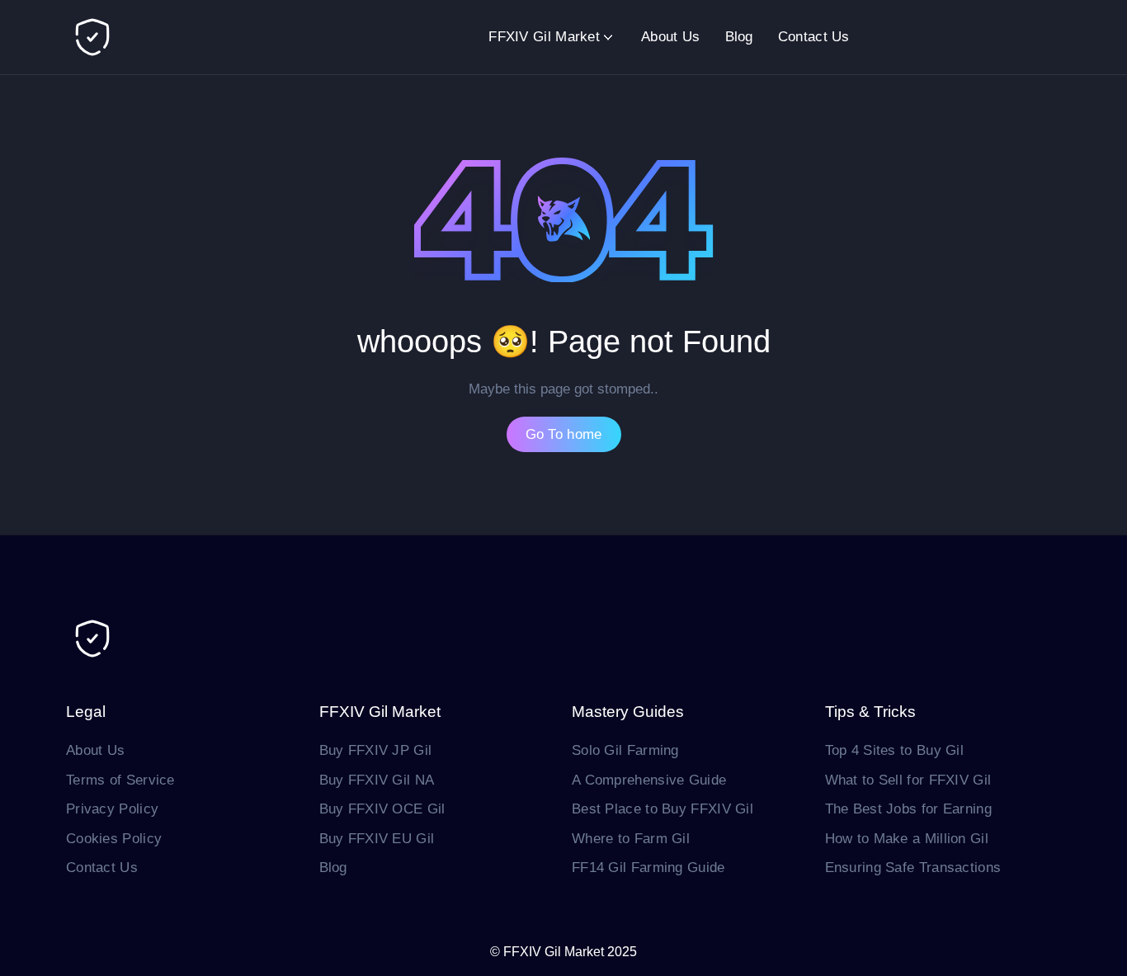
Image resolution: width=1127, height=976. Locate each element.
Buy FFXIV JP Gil (375, 750)
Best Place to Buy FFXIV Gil (662, 809)
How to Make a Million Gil (907, 838)
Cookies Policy (114, 838)
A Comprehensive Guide (649, 780)
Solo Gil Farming (625, 750)
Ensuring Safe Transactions (913, 867)
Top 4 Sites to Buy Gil (894, 750)
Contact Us (814, 37)
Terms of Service (120, 780)
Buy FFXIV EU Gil (377, 838)
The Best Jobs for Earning (909, 809)
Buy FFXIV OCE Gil (382, 809)
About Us (670, 37)
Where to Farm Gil (631, 838)
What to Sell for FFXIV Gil (908, 780)
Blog (739, 37)
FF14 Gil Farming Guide (648, 867)
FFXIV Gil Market (544, 37)
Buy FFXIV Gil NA (377, 780)
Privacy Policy (112, 809)
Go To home (564, 434)
